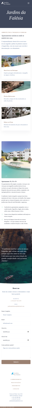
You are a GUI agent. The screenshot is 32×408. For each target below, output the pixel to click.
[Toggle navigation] (28, 3)
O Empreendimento (16, 379)
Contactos (16, 388)
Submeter (16, 362)
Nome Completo (5, 311)
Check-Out (4, 336)
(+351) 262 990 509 (16, 397)
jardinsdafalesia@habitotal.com (16, 306)
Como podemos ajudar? (7, 345)
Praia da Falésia (16, 382)
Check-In (3, 328)
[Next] (30, 160)
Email (3, 319)
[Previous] (2, 160)
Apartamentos (16, 385)
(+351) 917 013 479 (16, 301)
